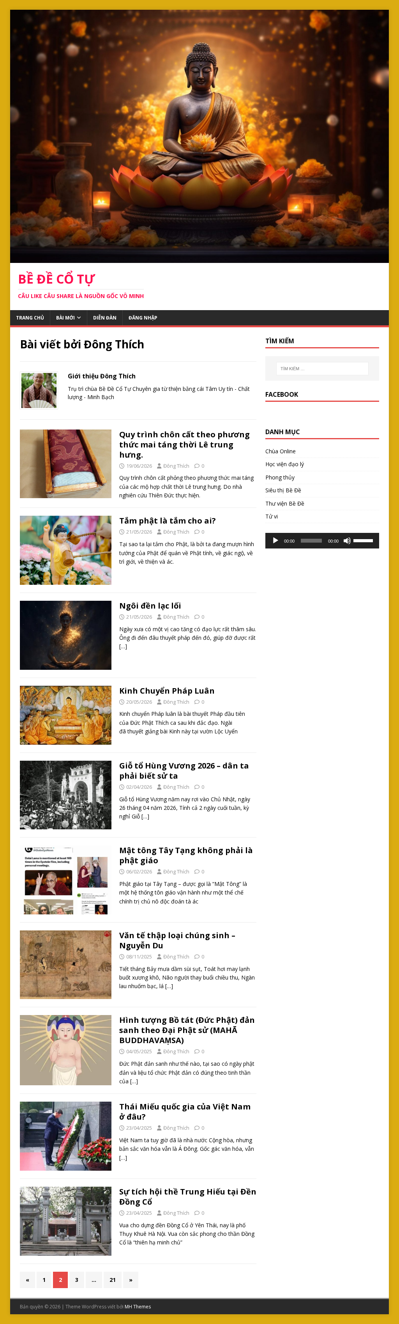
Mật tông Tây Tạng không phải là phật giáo (186, 855)
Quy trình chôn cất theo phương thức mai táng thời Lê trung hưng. (184, 444)
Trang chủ (30, 317)
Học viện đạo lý (284, 464)
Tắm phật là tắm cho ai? (167, 520)
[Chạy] (275, 541)
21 (112, 1279)
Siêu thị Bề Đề (283, 490)
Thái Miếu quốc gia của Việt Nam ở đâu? (185, 1111)
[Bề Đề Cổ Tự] (199, 258)
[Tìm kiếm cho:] (322, 368)
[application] (322, 540)
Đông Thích (176, 465)
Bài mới (65, 317)
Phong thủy (280, 477)
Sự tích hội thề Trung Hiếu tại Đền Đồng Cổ (187, 1196)
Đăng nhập (143, 317)
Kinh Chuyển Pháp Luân (167, 690)
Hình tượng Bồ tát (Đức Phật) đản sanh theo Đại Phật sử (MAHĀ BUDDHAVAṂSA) (187, 1030)
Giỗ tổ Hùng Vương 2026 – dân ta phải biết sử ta (184, 770)
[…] (123, 646)
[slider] (364, 540)
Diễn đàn (105, 317)
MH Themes (138, 1306)
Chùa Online (280, 451)
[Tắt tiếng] (347, 541)
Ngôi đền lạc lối (150, 605)
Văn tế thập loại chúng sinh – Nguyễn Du (177, 940)
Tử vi (271, 516)
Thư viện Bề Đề (284, 503)
